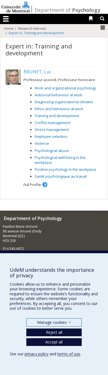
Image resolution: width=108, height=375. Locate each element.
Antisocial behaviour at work (58, 94)
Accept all (54, 342)
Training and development (57, 115)
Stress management (52, 129)
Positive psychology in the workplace (65, 169)
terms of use (68, 353)
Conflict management (52, 122)
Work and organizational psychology (65, 88)
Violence (42, 143)
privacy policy (36, 353)
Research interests (32, 28)
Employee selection (51, 136)
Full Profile (32, 184)
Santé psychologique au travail (61, 176)
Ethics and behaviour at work (59, 108)
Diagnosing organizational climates (64, 101)
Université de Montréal (15, 6)
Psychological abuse (52, 150)
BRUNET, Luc (37, 72)
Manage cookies (54, 322)
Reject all (54, 332)
